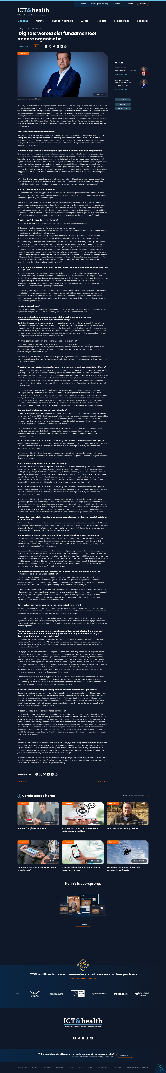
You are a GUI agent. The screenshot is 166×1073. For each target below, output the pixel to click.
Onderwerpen (47, 1067)
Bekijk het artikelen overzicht (133, 796)
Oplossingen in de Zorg (99, 4)
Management (123, 108)
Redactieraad (121, 20)
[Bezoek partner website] (17, 994)
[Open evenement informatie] (160, 1067)
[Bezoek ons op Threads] (74, 1038)
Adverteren (35, 1067)
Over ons (82, 4)
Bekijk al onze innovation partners (83, 978)
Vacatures (142, 20)
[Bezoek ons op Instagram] (91, 1038)
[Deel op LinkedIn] (62, 46)
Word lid (143, 4)
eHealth (123, 104)
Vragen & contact (22, 1067)
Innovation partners (62, 20)
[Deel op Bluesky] (54, 46)
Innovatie (122, 100)
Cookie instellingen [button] (101, 1067)
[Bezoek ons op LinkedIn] (87, 1038)
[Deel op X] (50, 46)
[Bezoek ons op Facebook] (83, 1038)
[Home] (18, 28)
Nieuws (40, 20)
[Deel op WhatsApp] (65, 46)
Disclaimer (71, 1067)
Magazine (23, 20)
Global (90, 1067)
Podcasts (101, 20)
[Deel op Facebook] (58, 46)
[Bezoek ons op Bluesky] (79, 1038)
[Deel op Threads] (46, 46)
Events (84, 20)
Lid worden (83, 924)
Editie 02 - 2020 (33, 29)
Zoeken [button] (117, 4)
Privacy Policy (60, 1067)
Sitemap (81, 1067)
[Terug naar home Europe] (33, 11)
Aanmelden (124, 1055)
